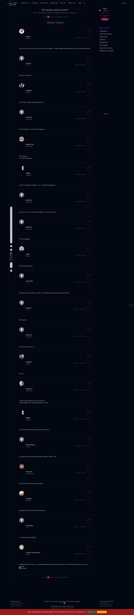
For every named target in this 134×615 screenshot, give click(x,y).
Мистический (44, 3)
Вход (102, 12)
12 (64, 17)
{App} (80, 3)
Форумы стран (72, 3)
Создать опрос (59, 22)
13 (67, 17)
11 (62, 17)
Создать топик (50, 22)
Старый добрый (12, 3)
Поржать (102, 39)
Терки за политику (105, 34)
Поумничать (103, 37)
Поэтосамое (103, 45)
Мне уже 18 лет (91, 612)
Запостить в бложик (106, 48)
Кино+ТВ (62, 3)
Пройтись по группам (106, 51)
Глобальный (34, 3)
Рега (107, 12)
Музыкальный (54, 3)
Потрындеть (103, 31)
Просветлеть (104, 42)
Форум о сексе (25, 3)
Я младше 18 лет (102, 612)
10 (60, 17)
